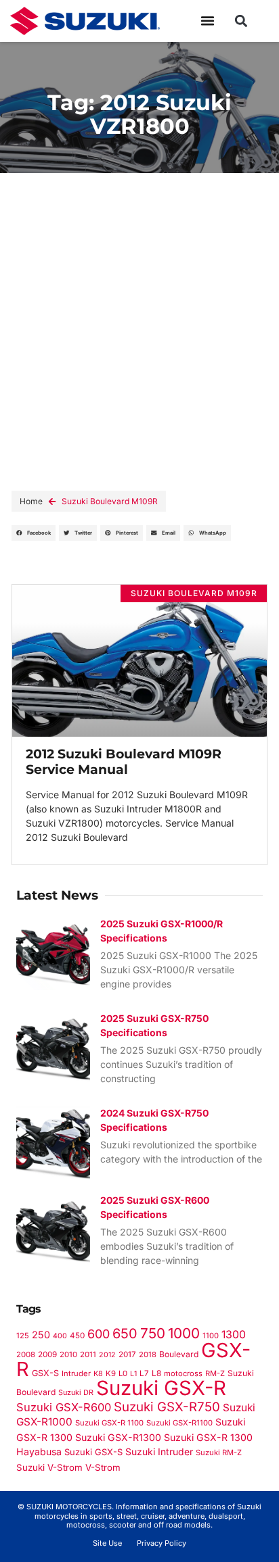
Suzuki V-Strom (49, 1467)
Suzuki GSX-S (93, 1451)
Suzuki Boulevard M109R (110, 501)
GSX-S (45, 1373)
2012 (107, 1354)
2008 (25, 1354)
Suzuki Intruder (159, 1451)
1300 (233, 1334)
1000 (184, 1333)
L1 (133, 1373)
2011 (88, 1354)
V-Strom (103, 1467)
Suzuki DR (75, 1392)
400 (60, 1336)
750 (152, 1333)
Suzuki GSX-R (161, 1388)
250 (41, 1334)
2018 (147, 1354)
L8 (156, 1373)
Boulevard (178, 1354)
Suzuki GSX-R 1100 (109, 1422)
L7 (144, 1373)
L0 (123, 1373)
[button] (208, 21)
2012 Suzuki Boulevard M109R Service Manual (123, 761)
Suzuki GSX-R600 (63, 1407)
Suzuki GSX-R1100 (179, 1422)
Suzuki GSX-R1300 (118, 1437)
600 (98, 1334)
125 (22, 1335)
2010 (68, 1354)
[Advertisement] (139, 319)
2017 (127, 1354)
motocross (183, 1373)
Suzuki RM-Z (219, 1452)
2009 (47, 1354)
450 (77, 1335)
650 (124, 1333)
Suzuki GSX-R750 (167, 1407)
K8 (98, 1373)
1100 (210, 1335)
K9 (111, 1373)
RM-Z (215, 1373)
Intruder (76, 1373)
